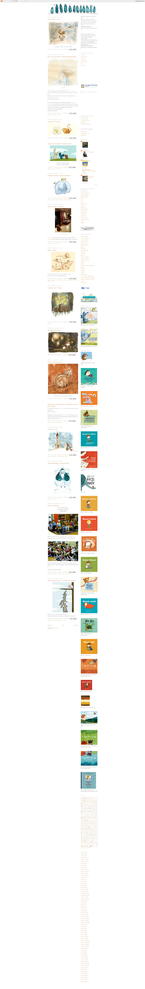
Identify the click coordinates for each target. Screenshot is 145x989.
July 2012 (83, 879)
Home (63, 625)
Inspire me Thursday (89, 800)
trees (96, 841)
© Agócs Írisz (63, 87)
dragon (89, 815)
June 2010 (83, 928)
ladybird (91, 824)
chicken (84, 812)
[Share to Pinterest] (75, 49)
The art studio (50, 237)
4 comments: (65, 167)
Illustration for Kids (85, 257)
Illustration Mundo (85, 258)
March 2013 (83, 867)
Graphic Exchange (84, 250)
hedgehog (94, 822)
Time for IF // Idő (52, 429)
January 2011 (83, 914)
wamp (88, 844)
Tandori (68, 573)
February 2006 (84, 981)
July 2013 (83, 863)
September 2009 (84, 946)
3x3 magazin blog (84, 236)
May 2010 (83, 930)
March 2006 (83, 979)
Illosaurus (83, 255)
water (94, 844)
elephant (60, 199)
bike (84, 811)
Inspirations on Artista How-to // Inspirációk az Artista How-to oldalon (63, 405)
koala (87, 824)
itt (71, 239)
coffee (87, 814)
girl (85, 820)
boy (91, 811)
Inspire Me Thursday (85, 120)
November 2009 (84, 942)
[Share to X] (72, 49)
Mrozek (90, 803)
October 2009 (83, 944)
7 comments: (66, 278)
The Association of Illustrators (87, 275)
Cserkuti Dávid (85, 150)
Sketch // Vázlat (52, 250)
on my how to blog (71, 90)
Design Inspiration (84, 241)
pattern (96, 831)
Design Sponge (84, 243)
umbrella (94, 842)
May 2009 (83, 954)
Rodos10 (89, 805)
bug (94, 811)
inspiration (58, 422)
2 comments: (65, 420)
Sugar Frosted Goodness (86, 124)
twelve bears (88, 842)
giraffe (82, 820)
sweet (92, 839)
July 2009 (83, 950)
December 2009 (84, 940)
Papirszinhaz (83, 122)
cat (96, 811)
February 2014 (84, 859)
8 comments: (66, 241)
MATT (82, 267)
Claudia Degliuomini (85, 193)
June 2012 (83, 881)
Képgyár (82, 263)
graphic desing (95, 820)
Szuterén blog (83, 274)
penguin (90, 832)
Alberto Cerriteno (84, 191)
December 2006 (84, 977)
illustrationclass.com (85, 260)
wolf (65, 620)
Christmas (88, 797)
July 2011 (83, 903)
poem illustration (94, 833)
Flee (82, 200)
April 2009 (83, 956)
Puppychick (83, 214)
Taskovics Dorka (64, 234)
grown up (88, 822)
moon (92, 827)
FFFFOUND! (83, 248)
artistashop (83, 809)
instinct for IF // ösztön (54, 121)
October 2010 (83, 920)
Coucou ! (90, 161)
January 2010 (83, 938)
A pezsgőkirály (91, 152)
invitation (82, 824)
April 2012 (83, 885)
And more (83, 58)
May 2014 (83, 853)
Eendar (82, 198)
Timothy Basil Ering (85, 219)
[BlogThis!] (71, 49)
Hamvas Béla (83, 251)
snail (93, 838)
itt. (81, 48)
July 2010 (83, 926)
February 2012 (84, 889)
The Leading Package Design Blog (88, 277)
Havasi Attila (95, 799)
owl (87, 830)
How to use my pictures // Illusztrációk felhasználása (62, 57)
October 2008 (83, 967)
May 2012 (83, 883)
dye (96, 816)
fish (85, 818)
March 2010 (83, 934)
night (89, 829)
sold (96, 838)
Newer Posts (50, 625)
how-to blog (62, 408)
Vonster (82, 281)
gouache (90, 820)
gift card (94, 818)
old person (83, 830)
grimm (83, 822)
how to (53, 243)
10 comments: (65, 198)
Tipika (82, 221)
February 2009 (84, 960)
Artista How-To (84, 61)
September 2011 (84, 899)
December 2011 (84, 893)
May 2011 (83, 906)
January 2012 (83, 891)
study (57, 243)
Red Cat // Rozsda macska (55, 362)
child (88, 812)
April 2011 (83, 908)
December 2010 (84, 916)
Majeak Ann (83, 207)
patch (91, 831)
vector (82, 844)
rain (89, 836)
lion (90, 826)
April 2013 (83, 865)
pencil (84, 832)
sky (86, 838)
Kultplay (82, 262)
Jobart (82, 202)
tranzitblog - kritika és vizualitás (87, 279)
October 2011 (83, 897)
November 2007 (84, 973)
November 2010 (84, 918)
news (84, 829)
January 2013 (83, 869)
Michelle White (84, 210)
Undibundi (85, 806)
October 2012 (83, 873)
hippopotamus (83, 823)
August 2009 (83, 948)
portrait (83, 835)
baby (87, 809)
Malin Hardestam (84, 209)
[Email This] (70, 49)
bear (96, 809)
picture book (83, 834)
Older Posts (76, 625)
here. (82, 29)
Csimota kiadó (94, 797)
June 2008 (83, 969)
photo (64, 573)
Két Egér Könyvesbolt (85, 133)
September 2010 (84, 922)
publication (95, 835)
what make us (83, 282)
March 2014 (83, 857)
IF (82, 800)
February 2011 (84, 912)
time (59, 456)
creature (94, 814)
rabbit (84, 836)
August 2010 (83, 924)
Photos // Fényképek (53, 506)
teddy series (88, 841)
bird (57, 199)
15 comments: (66, 618)
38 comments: (65, 49)
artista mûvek (93, 808)
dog (85, 816)
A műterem (50, 239)
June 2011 (83, 905)
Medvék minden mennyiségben (89, 802)
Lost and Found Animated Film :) (87, 265)
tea (95, 839)
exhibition (59, 573)
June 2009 (83, 952)
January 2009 (83, 961)
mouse (96, 828)
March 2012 (83, 887)
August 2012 (83, 877)
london (94, 826)
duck (93, 815)
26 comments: (65, 321)
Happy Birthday (88, 799)
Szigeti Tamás (85, 175)
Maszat (96, 800)
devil (81, 815)
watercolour (67, 199)
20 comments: (65, 113)
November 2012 (84, 871)
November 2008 (84, 965)
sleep (90, 838)
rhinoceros (94, 836)
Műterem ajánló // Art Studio (56, 206)
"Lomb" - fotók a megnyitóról (91, 177)
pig (63, 620)
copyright (90, 814)
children (54, 456)
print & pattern (85, 141)
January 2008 (83, 971)
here (59, 99)
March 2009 (83, 958)
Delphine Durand (86, 160)
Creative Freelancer (85, 238)
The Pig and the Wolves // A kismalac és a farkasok (62, 580)
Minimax (85, 803)
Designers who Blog (85, 245)
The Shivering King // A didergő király (58, 463)
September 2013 (84, 861)
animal (53, 168)
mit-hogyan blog (65, 414)
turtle (53, 281)
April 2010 (83, 932)
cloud (96, 812)
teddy (82, 841)
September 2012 (84, 875)
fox (88, 818)
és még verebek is (87, 847)
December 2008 (84, 963)
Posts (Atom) (55, 628)
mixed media (58, 168)
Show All (96, 184)
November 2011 (84, 895)
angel (82, 808)
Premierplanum (84, 212)
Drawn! (82, 246)
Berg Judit (83, 797)
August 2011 (83, 901)
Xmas (90, 806)
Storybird (83, 65)
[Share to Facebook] (74, 49)
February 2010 (84, 936)
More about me (84, 56)
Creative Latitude (84, 239)
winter (94, 846)
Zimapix (82, 222)
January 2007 (83, 975)
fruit (91, 818)
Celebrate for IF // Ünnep (54, 288)
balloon (91, 809)
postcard (88, 835)
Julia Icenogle (84, 203)
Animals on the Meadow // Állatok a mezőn (60, 144)
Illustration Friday (84, 119)
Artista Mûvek (84, 60)
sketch (49, 281)
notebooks (94, 829)
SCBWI (82, 272)
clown (83, 814)
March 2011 (83, 910)
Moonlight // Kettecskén (54, 330)
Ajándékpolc (83, 135)
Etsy (82, 63)
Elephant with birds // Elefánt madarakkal (59, 175)
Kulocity (82, 205)
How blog (83, 253)
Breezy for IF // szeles (54, 19)
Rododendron (83, 131)
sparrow (84, 839)
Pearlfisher (83, 270)
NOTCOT (83, 269)
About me (83, 55)
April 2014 (83, 855)
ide (57, 110)
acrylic (94, 806)
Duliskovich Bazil (84, 197)
